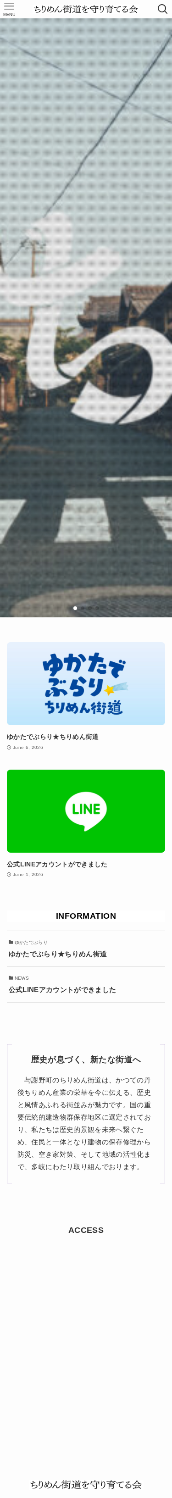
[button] (75, 608)
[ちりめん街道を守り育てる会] (86, 9)
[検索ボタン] (163, 9)
